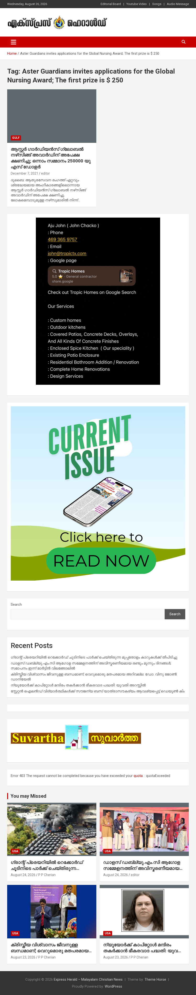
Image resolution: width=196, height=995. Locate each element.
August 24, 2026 (23, 875)
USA (15, 851)
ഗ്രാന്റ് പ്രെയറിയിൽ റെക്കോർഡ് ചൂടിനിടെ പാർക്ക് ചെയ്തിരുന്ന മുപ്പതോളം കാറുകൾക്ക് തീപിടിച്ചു (94, 657)
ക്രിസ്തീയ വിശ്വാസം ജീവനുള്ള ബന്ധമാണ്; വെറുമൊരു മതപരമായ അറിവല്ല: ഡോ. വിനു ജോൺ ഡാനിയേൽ (49, 953)
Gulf (16, 137)
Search (16, 604)
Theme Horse (155, 979)
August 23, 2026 (23, 957)
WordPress (113, 986)
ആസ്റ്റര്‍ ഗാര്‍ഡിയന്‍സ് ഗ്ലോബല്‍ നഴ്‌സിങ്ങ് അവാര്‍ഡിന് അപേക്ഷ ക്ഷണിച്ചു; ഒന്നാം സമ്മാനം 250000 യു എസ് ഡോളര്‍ (51, 158)
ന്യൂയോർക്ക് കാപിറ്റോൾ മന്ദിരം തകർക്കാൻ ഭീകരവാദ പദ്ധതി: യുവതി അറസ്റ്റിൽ (78, 685)
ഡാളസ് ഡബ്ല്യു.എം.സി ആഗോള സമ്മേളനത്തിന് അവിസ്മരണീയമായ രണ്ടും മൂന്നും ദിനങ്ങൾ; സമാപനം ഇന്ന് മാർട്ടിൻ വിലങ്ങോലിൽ (141, 871)
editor (45, 173)
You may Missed (28, 796)
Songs (156, 4)
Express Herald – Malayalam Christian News (88, 979)
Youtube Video (136, 4)
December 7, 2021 (24, 173)
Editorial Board (111, 4)
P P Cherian (47, 875)
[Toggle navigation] (13, 42)
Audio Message (178, 4)
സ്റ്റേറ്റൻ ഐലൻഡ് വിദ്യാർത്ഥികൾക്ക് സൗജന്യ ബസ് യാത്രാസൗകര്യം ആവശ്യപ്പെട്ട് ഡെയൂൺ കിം (98, 691)
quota (138, 776)
